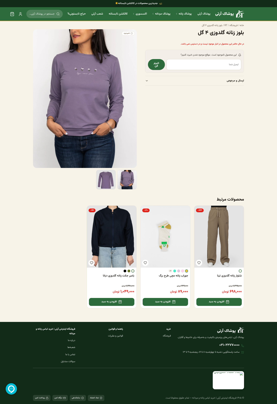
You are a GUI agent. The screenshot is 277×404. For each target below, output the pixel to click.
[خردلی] (186, 270)
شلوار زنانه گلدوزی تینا (229, 276)
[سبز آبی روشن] (174, 270)
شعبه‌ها (71, 347)
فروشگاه (234, 25)
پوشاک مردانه (163, 14)
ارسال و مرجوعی (235, 81)
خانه (242, 25)
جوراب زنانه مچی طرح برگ (173, 276)
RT (225, 25)
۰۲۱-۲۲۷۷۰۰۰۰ (229, 345)
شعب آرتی (97, 14)
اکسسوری (141, 14)
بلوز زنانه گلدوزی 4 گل (212, 25)
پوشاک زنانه (185, 14)
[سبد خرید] (12, 14)
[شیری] (240, 270)
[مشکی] (124, 270)
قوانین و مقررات (115, 336)
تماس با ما (70, 354)
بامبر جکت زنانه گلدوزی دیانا (118, 276)
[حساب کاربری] (20, 14)
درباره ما (71, 340)
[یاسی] (178, 270)
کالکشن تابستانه (118, 14)
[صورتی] (182, 270)
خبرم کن (156, 64)
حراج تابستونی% (76, 14)
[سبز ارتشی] (128, 270)
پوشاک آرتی (203, 14)
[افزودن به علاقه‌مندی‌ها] (199, 263)
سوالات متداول (68, 361)
